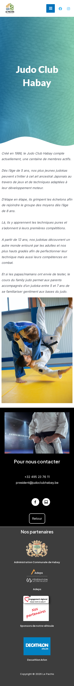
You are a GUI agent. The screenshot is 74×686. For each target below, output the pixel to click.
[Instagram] (68, 8)
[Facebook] (60, 8)
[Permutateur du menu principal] (50, 8)
